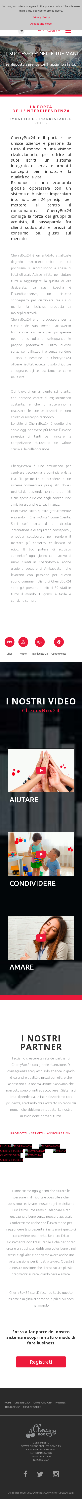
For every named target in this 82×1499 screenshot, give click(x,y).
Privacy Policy (32, 1407)
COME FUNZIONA (42, 1402)
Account (52, 30)
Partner (60, 1402)
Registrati (41, 1362)
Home (8, 1402)
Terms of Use (12, 1407)
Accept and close (41, 23)
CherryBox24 (22, 1402)
